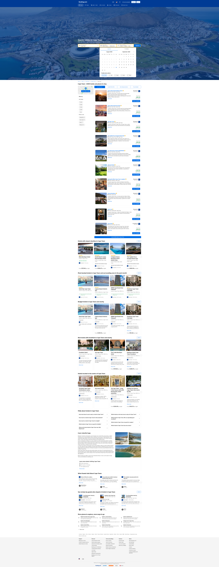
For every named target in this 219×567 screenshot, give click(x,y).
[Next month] (133, 51)
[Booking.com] (83, 2)
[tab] (109, 48)
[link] (86, 102)
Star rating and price (124, 86)
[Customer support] (119, 2)
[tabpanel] (117, 63)
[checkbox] (116, 56)
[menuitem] (81, 5)
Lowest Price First (111, 86)
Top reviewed (135, 86)
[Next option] (141, 257)
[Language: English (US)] (116, 2)
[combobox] (89, 46)
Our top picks (99, 86)
